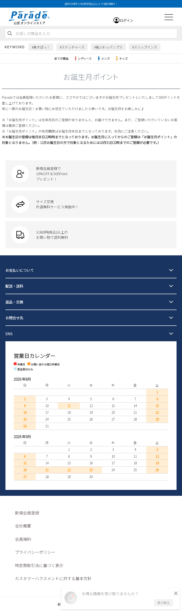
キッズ (123, 58)
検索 (9, 33)
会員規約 (23, 539)
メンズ (105, 58)
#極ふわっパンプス (108, 47)
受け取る (163, 602)
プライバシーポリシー (35, 552)
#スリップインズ (144, 47)
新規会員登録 (27, 513)
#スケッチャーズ (72, 47)
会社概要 (23, 526)
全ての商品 (61, 58)
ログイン (126, 20)
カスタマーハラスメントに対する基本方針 (53, 578)
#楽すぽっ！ (41, 47)
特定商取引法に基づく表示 (39, 565)
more (91, 173)
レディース (85, 58)
